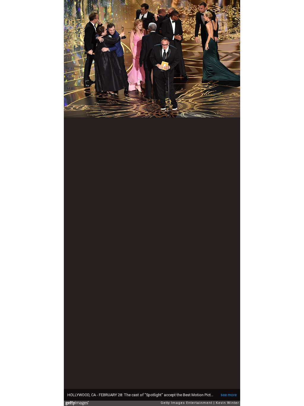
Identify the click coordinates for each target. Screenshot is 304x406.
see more (229, 395)
